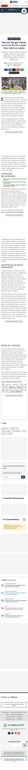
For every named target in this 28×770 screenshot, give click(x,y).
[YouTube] (19, 733)
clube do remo (14, 428)
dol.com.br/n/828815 (16, 392)
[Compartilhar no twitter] (14, 70)
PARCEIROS (19, 717)
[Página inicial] (2, 9)
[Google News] (14, 73)
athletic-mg (5, 428)
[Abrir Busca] (26, 2)
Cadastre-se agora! (23, 477)
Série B (4, 434)
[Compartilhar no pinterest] (18, 70)
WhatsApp (12, 387)
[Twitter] (9, 733)
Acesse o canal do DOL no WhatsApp (12, 212)
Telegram (19, 387)
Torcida (10, 434)
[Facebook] (12, 733)
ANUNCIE (7, 714)
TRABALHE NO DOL (10, 717)
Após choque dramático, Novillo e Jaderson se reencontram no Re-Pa (15, 185)
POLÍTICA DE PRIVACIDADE (16, 714)
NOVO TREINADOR (16, 431)
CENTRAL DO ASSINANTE (16, 712)
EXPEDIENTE (19, 719)
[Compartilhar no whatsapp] (22, 70)
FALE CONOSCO (6, 712)
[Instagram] (15, 733)
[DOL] (14, 2)
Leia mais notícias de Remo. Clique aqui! (14, 704)
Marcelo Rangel (6, 431)
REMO (24, 431)
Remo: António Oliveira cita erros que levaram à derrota (15, 179)
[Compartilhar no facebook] (10, 70)
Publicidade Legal (10, 719)
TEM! (25, 712)
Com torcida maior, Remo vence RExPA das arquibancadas (14, 182)
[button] (16, 6)
